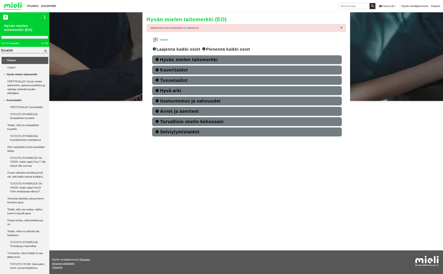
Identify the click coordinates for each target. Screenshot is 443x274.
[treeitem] (24, 64)
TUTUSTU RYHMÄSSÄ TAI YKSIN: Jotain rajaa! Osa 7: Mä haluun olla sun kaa (28, 161)
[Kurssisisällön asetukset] (45, 17)
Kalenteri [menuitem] (48, 6)
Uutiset (11, 67)
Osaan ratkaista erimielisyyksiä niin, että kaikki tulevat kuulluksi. (25, 174)
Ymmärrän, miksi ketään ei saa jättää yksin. (25, 255)
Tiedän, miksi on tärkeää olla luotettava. (23, 233)
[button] (388, 6)
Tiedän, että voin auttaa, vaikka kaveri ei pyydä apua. (24, 211)
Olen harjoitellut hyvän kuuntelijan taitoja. (26, 148)
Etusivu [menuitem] (32, 6)
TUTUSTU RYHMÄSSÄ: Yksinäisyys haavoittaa (24, 244)
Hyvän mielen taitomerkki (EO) (18, 28)
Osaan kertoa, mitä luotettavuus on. (25, 222)
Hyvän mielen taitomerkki (22, 74)
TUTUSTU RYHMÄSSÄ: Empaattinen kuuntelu (24, 116)
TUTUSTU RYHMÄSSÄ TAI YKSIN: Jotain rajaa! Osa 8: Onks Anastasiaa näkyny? (26, 187)
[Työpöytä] (13, 6)
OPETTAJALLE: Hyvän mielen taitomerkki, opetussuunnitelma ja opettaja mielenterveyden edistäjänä (26, 87)
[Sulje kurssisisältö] (5, 17)
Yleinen (11, 60)
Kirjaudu (435, 6)
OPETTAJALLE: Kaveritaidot (26, 107)
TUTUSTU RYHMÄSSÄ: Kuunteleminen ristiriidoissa (25, 138)
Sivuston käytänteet (63, 263)
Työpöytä (57, 267)
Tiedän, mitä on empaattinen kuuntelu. (23, 127)
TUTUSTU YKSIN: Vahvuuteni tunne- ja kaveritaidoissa (27, 266)
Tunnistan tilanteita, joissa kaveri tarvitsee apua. (25, 200)
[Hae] (373, 6)
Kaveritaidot (14, 100)
